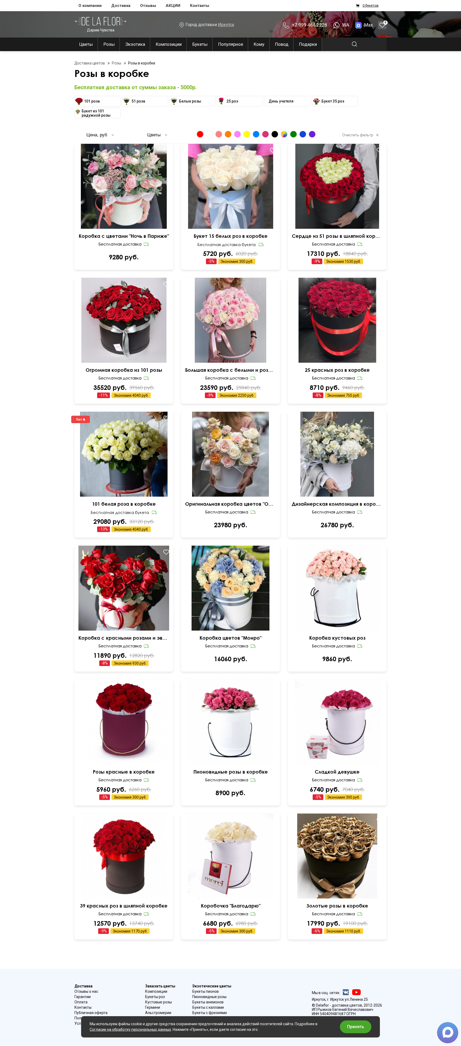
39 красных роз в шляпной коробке (124, 906)
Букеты (200, 44)
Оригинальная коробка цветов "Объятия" (230, 504)
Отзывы (148, 5)
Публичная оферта (91, 1013)
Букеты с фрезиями (209, 1013)
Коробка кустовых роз (337, 638)
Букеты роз (155, 997)
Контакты (199, 5)
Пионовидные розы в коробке (230, 772)
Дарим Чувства (100, 30)
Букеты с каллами (208, 1007)
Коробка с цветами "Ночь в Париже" (124, 236)
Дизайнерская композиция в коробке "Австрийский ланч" (337, 504)
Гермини (152, 1007)
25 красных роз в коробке (337, 370)
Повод (281, 44)
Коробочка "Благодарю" (230, 906)
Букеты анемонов (208, 1002)
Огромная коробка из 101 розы (124, 370)
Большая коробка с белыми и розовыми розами (230, 370)
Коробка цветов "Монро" (230, 638)
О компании (90, 5)
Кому (259, 44)
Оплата (81, 1002)
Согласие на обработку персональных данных (130, 1029)
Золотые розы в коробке (337, 906)
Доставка (120, 5)
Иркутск (226, 24)
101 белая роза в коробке (124, 504)
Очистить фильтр (357, 135)
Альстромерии (158, 1013)
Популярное (230, 44)
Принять (355, 1026)
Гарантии (82, 997)
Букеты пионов (205, 991)
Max (368, 25)
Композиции (169, 44)
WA (345, 25)
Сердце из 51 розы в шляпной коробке (337, 236)
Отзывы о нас (86, 991)
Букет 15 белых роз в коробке (231, 236)
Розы (109, 44)
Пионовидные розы (209, 997)
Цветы (86, 44)
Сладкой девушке (337, 772)
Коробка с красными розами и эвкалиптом (123, 638)
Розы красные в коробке (124, 772)
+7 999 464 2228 (309, 25)
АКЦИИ (173, 5)
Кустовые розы (158, 1002)
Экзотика (135, 44)
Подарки (308, 44)
